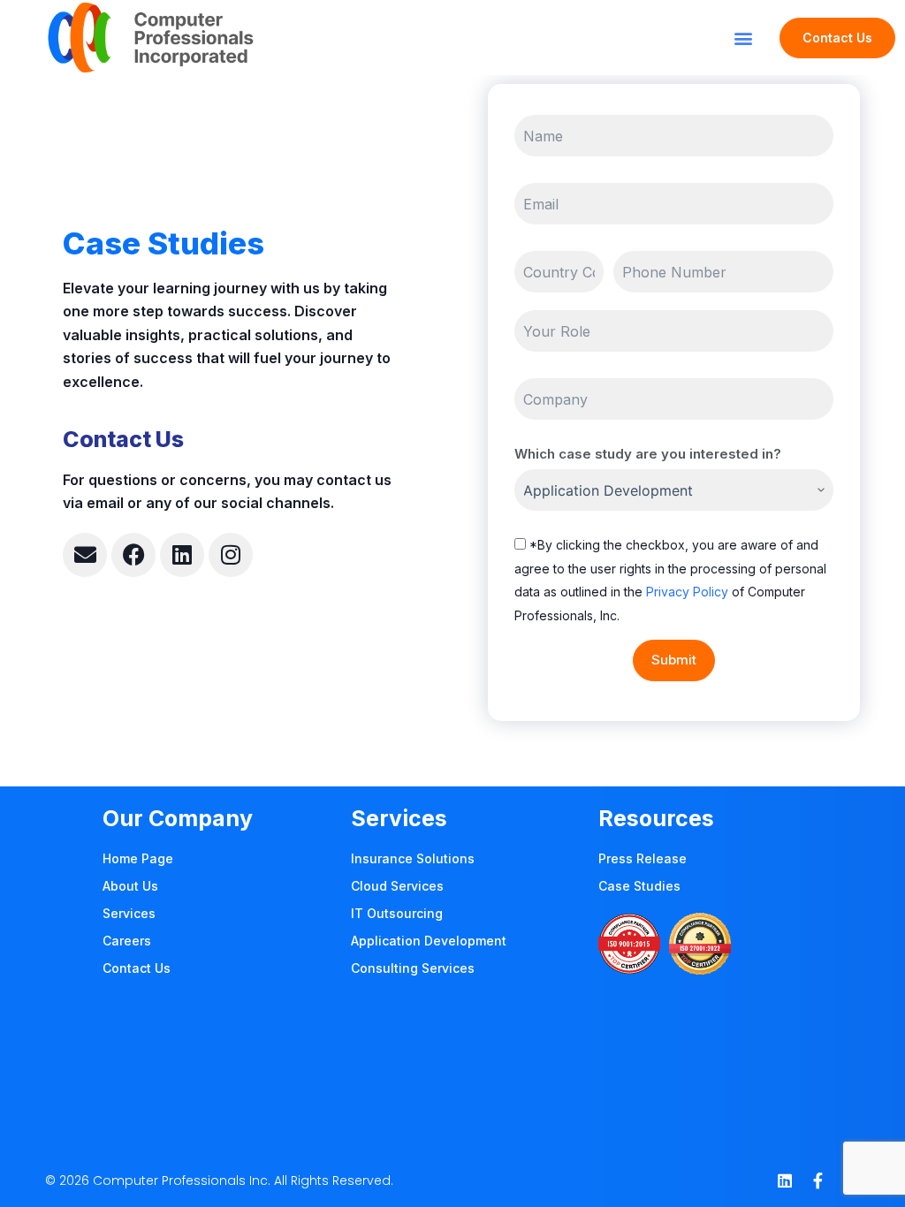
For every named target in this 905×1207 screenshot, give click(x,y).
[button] (742, 37)
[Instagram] (231, 555)
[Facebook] (133, 555)
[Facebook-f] (818, 1180)
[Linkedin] (182, 555)
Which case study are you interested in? (647, 453)
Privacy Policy (687, 591)
